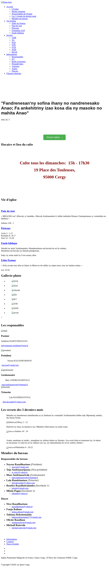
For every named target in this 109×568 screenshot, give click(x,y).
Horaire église (54, 137)
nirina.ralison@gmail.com (22, 512)
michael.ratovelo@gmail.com (24, 528)
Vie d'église (11, 21)
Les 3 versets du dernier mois (24, 16)
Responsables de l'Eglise (22, 14)
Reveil (14, 52)
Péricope (15, 28)
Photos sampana (18, 11)
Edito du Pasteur (19, 23)
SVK (14, 47)
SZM (14, 49)
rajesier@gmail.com (20, 488)
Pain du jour (17, 26)
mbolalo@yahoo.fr (20, 493)
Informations (11, 54)
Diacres (15, 71)
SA (13, 40)
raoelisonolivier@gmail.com (23, 522)
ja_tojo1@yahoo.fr (20, 472)
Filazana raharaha (13, 73)
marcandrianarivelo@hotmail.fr (15, 385)
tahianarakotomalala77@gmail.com (26, 517)
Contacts (10, 541)
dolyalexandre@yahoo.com (14, 402)
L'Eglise (15, 9)
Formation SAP (18, 30)
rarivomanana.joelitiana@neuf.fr (14, 345)
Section (9, 35)
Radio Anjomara (19, 61)
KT (13, 59)
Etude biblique (18, 33)
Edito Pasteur (8, 260)
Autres (14, 69)
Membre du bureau (20, 18)
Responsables (17, 57)
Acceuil (9, 7)
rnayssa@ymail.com (10, 365)
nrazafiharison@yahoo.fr (22, 506)
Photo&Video (17, 64)
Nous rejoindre (12, 544)
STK (14, 45)
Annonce (15, 66)
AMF (14, 38)
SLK (14, 42)
